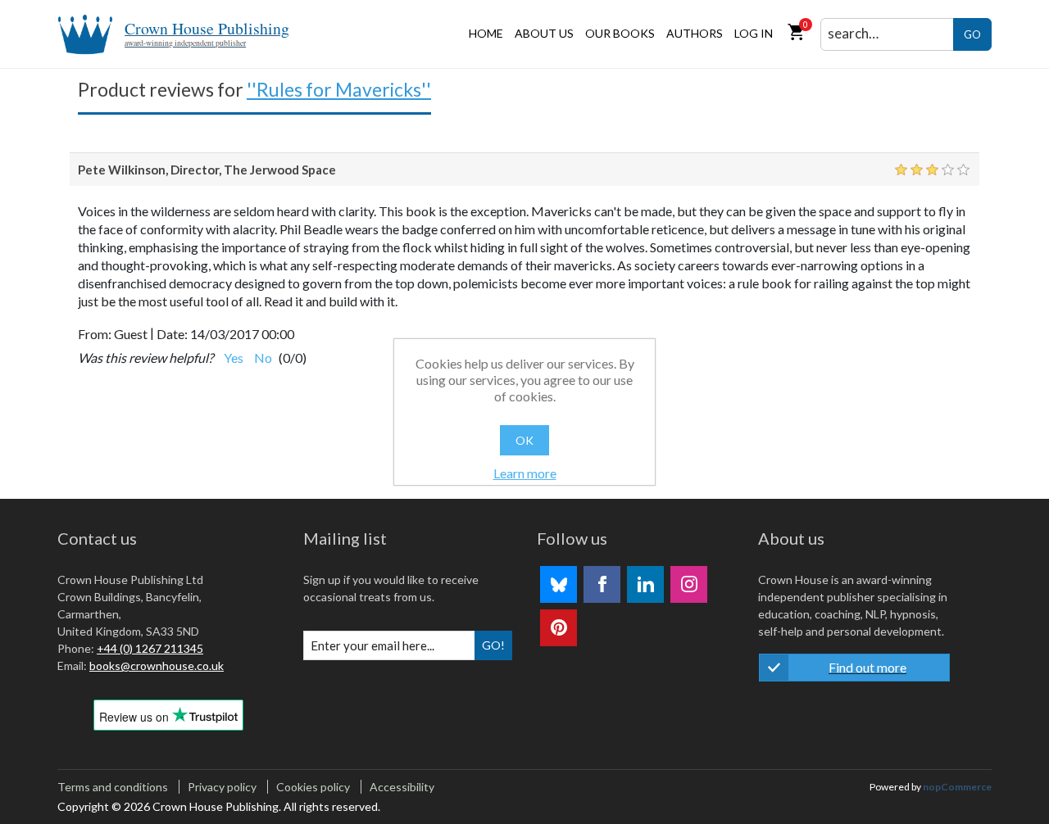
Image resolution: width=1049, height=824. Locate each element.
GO (972, 34)
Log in (753, 33)
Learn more (524, 473)
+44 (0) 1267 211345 (150, 648)
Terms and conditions (112, 787)
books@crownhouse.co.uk (156, 665)
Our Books (620, 33)
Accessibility (402, 787)
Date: (172, 334)
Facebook (602, 584)
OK (524, 440)
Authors (694, 33)
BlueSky (558, 584)
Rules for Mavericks (339, 89)
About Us (544, 33)
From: (94, 334)
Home (486, 33)
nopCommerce (957, 787)
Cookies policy (313, 787)
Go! (493, 645)
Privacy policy (222, 787)
